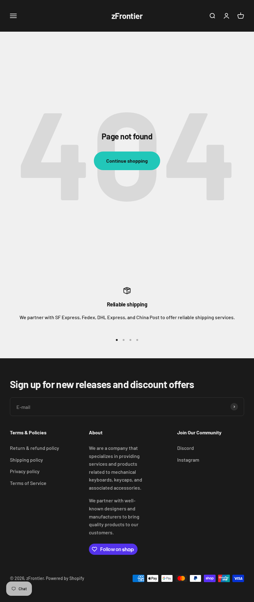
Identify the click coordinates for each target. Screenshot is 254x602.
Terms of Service (28, 483)
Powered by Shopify (65, 578)
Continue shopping (127, 161)
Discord (185, 448)
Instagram (188, 460)
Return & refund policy (34, 448)
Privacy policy (25, 471)
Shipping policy (26, 460)
